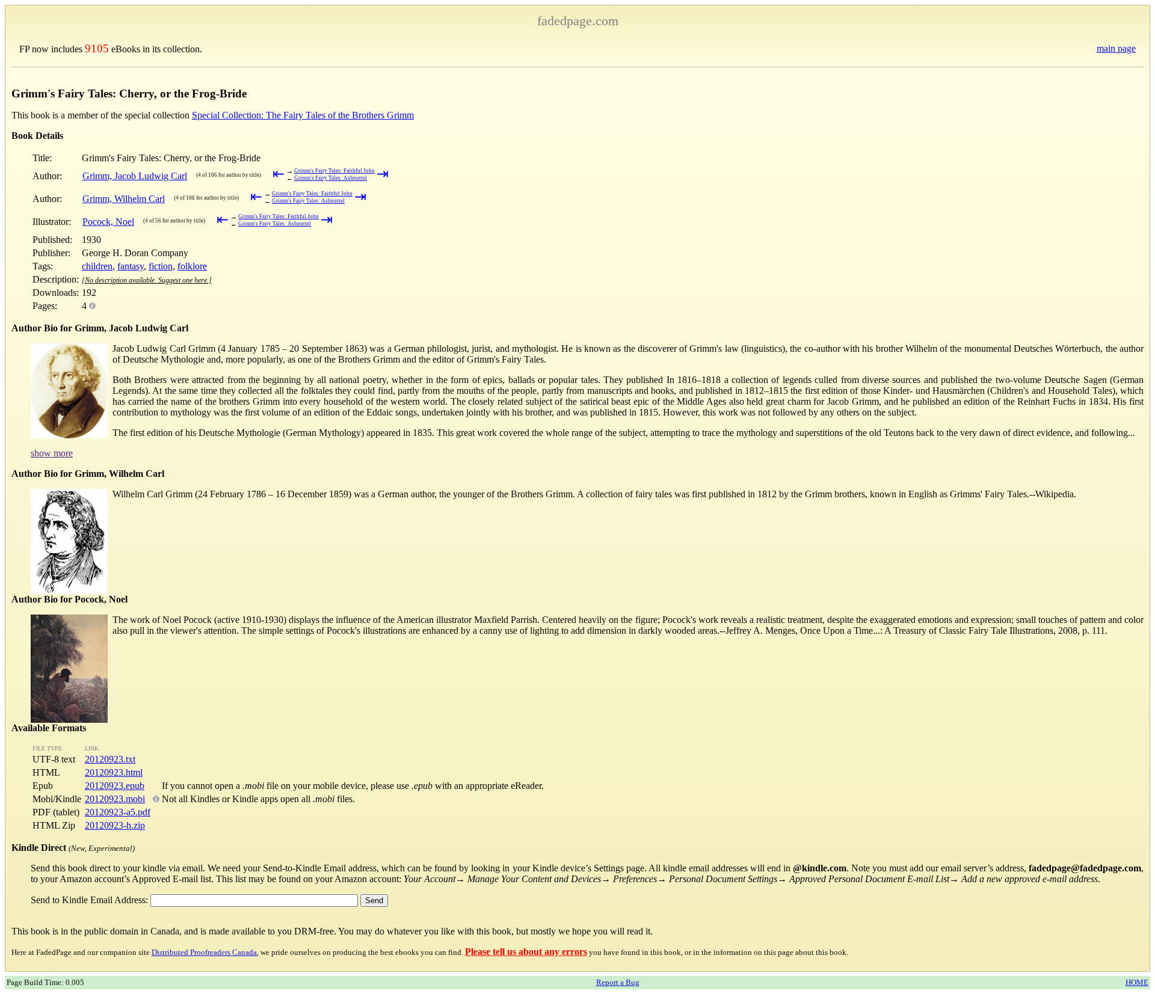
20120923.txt (110, 759)
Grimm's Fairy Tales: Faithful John (334, 171)
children (97, 266)
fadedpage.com (577, 20)
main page (1116, 48)
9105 (97, 48)
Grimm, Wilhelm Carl (123, 199)
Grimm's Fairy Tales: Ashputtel (330, 178)
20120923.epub (114, 786)
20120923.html (114, 772)
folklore (192, 266)
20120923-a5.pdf (117, 812)
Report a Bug (617, 982)
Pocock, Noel (108, 221)
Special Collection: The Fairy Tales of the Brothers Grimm (303, 115)
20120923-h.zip (115, 825)
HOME (1137, 982)
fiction (161, 266)
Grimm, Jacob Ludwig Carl (134, 176)
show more (52, 453)
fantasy (130, 266)
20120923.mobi (115, 799)
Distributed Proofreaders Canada (204, 952)
